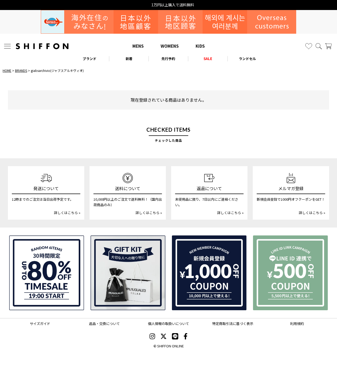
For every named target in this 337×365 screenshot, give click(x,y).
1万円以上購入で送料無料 (168, 4)
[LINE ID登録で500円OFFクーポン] (290, 272)
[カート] (328, 46)
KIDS (200, 46)
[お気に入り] (308, 46)
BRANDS (21, 70)
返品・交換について (104, 323)
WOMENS (170, 46)
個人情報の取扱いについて (168, 323)
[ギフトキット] (128, 272)
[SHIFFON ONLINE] (42, 46)
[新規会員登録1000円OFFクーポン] (209, 272)
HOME (7, 70)
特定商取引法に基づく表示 (232, 323)
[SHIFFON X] (163, 337)
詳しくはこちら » (67, 212)
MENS (138, 46)
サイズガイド (40, 323)
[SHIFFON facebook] (185, 337)
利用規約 (297, 323)
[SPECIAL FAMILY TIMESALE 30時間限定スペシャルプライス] (46, 272)
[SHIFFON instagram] (152, 337)
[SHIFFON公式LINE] (175, 337)
